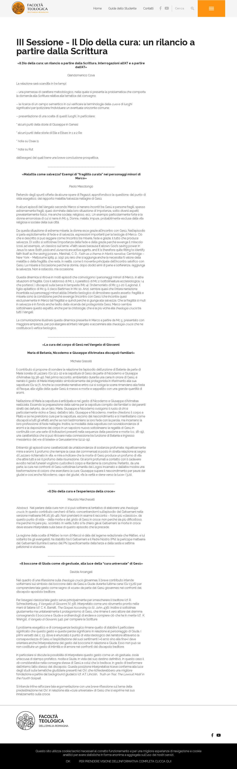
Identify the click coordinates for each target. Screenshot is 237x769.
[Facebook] (160, 8)
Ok (68, 761)
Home (97, 8)
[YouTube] (167, 8)
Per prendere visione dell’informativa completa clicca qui (125, 761)
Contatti (148, 8)
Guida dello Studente (122, 8)
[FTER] (30, 13)
